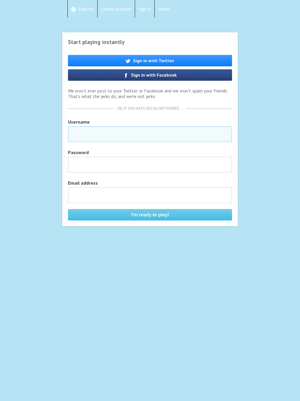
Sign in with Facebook (153, 75)
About (164, 9)
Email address (83, 183)
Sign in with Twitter (153, 60)
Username (79, 122)
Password (78, 152)
